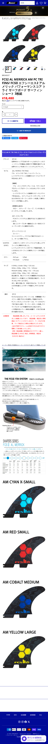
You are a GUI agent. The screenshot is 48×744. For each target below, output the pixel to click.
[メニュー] (3, 3)
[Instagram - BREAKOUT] (19, 722)
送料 (7, 101)
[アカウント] (37, 3)
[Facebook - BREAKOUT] (25, 722)
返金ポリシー (36, 734)
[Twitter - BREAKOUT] (29, 722)
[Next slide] (44, 69)
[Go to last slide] (3, 69)
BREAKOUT (15, 734)
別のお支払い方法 (35, 125)
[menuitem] (8, 69)
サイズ (3, 104)
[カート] (45, 3)
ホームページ (5, 18)
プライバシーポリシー (12, 735)
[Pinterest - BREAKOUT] (22, 722)
